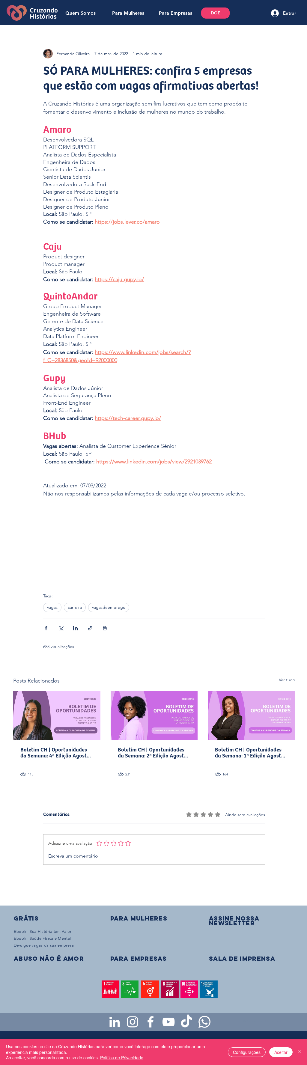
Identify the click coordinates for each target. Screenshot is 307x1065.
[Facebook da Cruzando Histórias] (150, 1021)
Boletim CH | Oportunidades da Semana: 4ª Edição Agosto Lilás (55, 753)
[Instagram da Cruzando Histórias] (132, 1021)
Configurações (247, 1052)
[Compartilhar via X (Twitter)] (61, 628)
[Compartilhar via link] (90, 628)
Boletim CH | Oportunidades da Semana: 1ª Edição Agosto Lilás (249, 753)
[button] (234, 921)
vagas (52, 607)
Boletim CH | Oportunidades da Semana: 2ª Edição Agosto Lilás (152, 753)
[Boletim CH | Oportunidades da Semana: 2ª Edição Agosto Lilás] (154, 715)
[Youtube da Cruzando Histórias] (168, 1021)
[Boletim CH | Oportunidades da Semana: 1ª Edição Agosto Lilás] (251, 715)
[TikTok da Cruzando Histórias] (186, 1021)
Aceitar (281, 1052)
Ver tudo (287, 680)
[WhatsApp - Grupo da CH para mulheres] (204, 1021)
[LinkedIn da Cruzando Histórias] (114, 1021)
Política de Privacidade (121, 1058)
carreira (75, 607)
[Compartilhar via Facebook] (46, 628)
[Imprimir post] (105, 628)
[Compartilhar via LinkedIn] (75, 628)
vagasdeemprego (108, 607)
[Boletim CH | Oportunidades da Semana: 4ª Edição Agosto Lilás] (56, 715)
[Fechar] (299, 1052)
